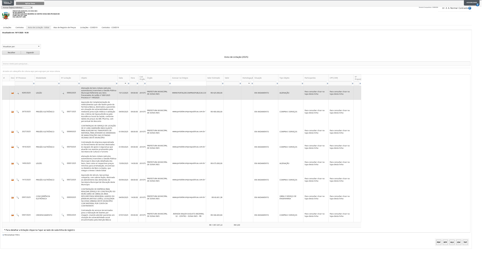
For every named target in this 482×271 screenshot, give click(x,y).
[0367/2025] (17, 215)
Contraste (463, 8)
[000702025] (62, 147)
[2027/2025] (17, 131)
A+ (443, 8)
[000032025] (62, 197)
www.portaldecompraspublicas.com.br (188, 111)
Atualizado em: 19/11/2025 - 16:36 (15, 32)
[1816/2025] (17, 147)
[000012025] (62, 163)
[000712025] (62, 111)
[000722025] (62, 179)
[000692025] (62, 131)
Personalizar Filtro (12, 235)
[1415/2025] (17, 179)
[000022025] (62, 92)
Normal (454, 8)
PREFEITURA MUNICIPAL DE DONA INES (25, 11)
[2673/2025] (17, 111)
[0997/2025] (17, 197)
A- (449, 8)
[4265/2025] (17, 92)
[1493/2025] (17, 163)
